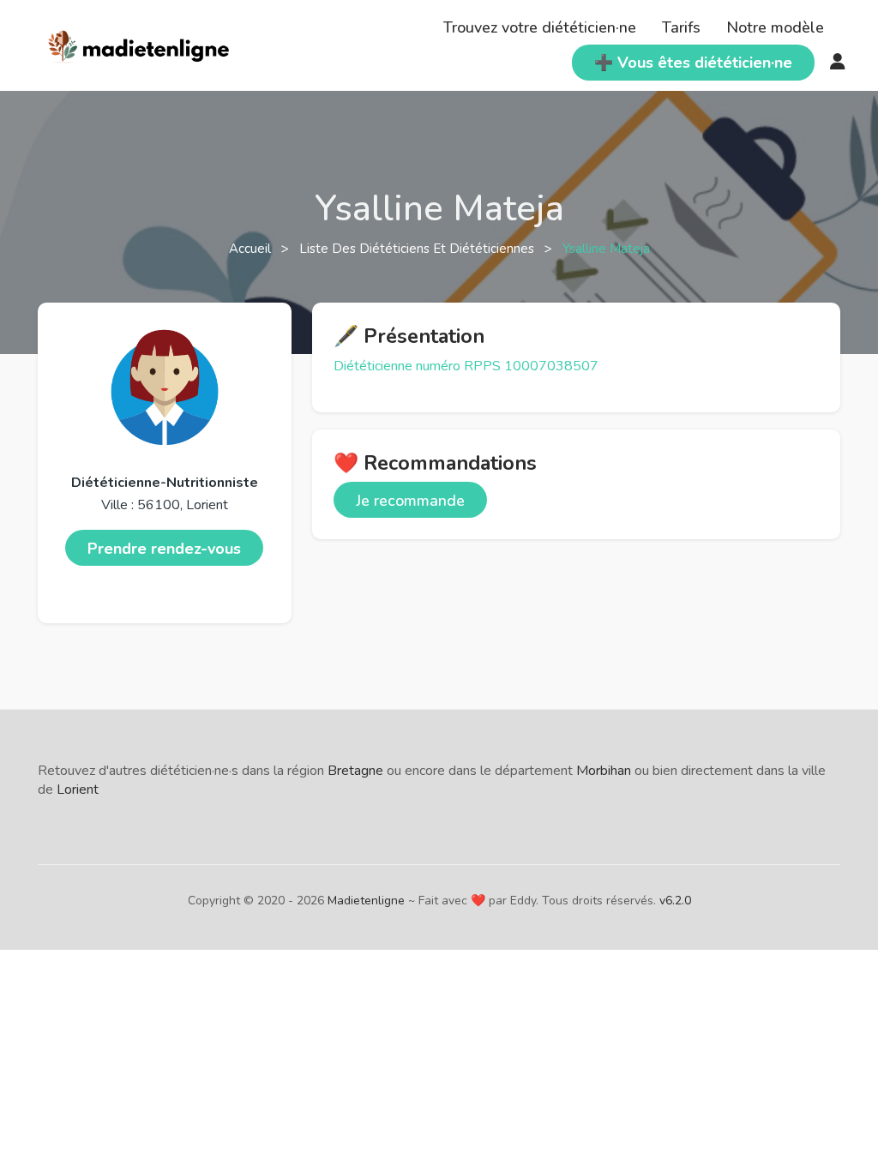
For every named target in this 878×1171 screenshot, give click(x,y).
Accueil (251, 248)
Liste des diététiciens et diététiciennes (418, 248)
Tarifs (681, 27)
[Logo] (139, 43)
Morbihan (603, 770)
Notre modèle (775, 27)
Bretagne (355, 770)
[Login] (837, 62)
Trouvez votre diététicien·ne (539, 27)
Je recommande (410, 500)
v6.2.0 (675, 900)
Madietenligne (366, 900)
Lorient (78, 789)
